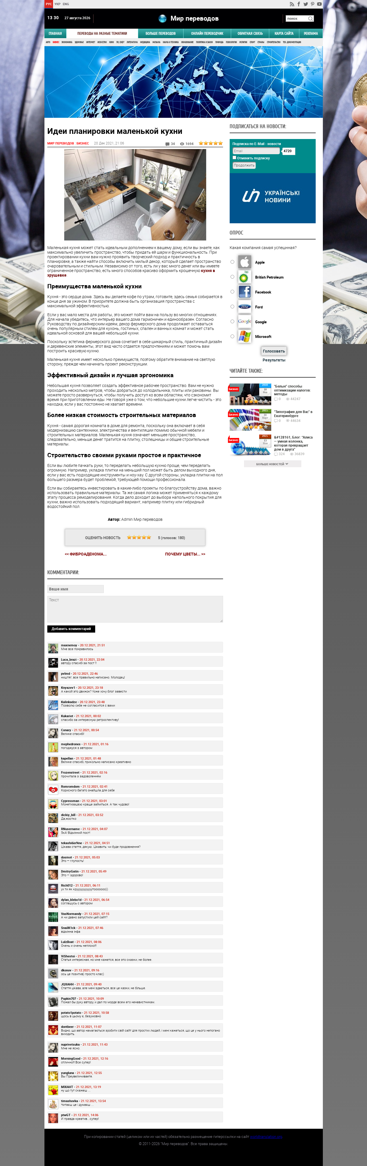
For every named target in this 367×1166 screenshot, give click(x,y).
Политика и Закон (204, 42)
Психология (231, 42)
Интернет (90, 42)
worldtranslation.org (266, 1136)
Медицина (145, 42)
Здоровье (79, 42)
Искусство (102, 42)
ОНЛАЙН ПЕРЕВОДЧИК (207, 33)
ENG (66, 4)
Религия (243, 42)
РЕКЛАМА (311, 33)
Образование (187, 42)
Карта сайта (284, 33)
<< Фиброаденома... (86, 554)
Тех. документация (292, 42)
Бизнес (56, 42)
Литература (132, 42)
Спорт (252, 42)
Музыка (156, 42)
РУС (49, 4)
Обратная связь (250, 33)
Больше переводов (161, 33)
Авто (48, 42)
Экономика (67, 42)
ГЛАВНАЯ (55, 33)
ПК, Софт (120, 42)
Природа (219, 42)
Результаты (274, 360)
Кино (111, 42)
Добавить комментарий (71, 628)
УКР (57, 4)
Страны (260, 42)
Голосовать (274, 351)
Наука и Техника (171, 42)
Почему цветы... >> (185, 554)
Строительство (273, 42)
